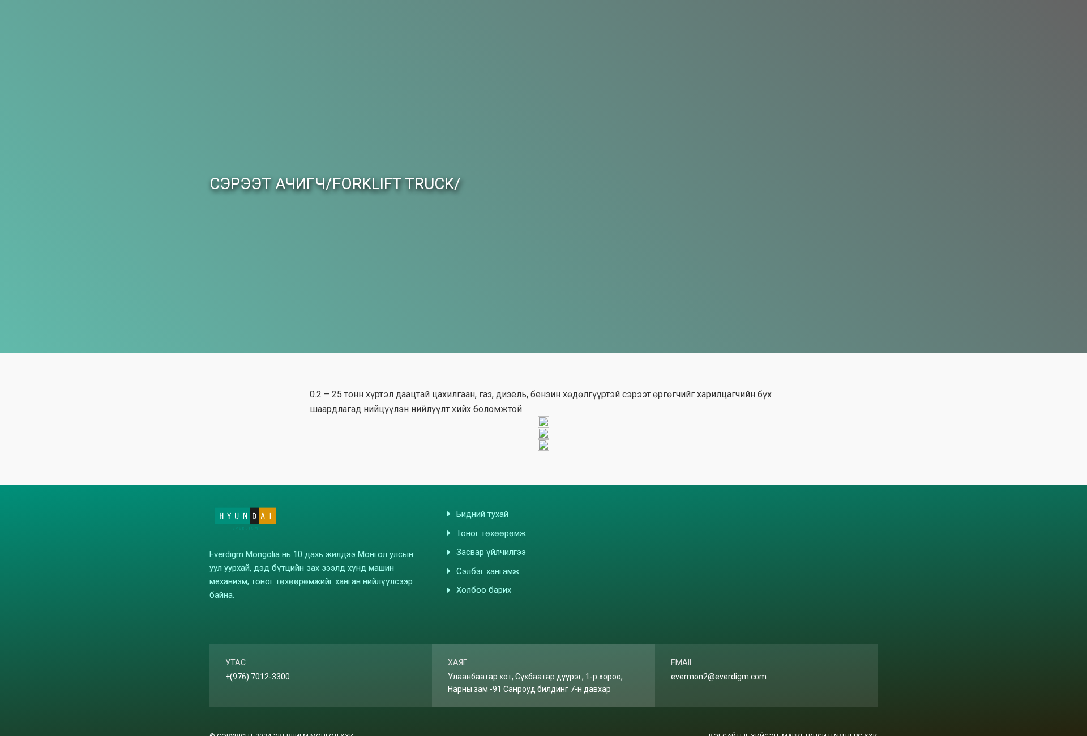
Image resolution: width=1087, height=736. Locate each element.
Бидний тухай (482, 514)
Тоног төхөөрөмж (491, 533)
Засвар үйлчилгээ (491, 552)
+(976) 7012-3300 (257, 676)
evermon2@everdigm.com (719, 676)
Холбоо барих (483, 590)
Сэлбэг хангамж (487, 571)
